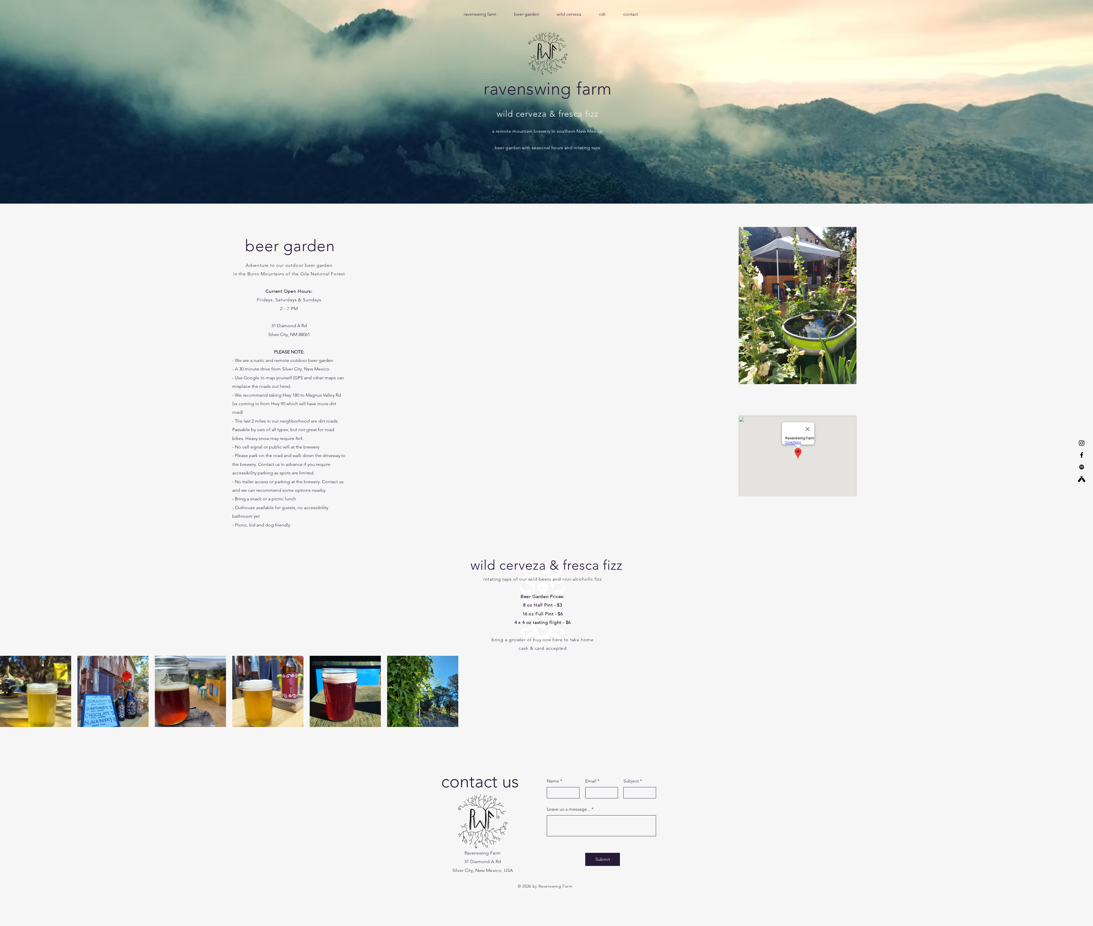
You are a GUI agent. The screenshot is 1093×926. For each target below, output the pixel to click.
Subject (631, 781)
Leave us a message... (568, 809)
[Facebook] (1081, 455)
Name (553, 781)
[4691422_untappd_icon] (1081, 479)
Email (590, 781)
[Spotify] (1081, 467)
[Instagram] (1081, 443)
